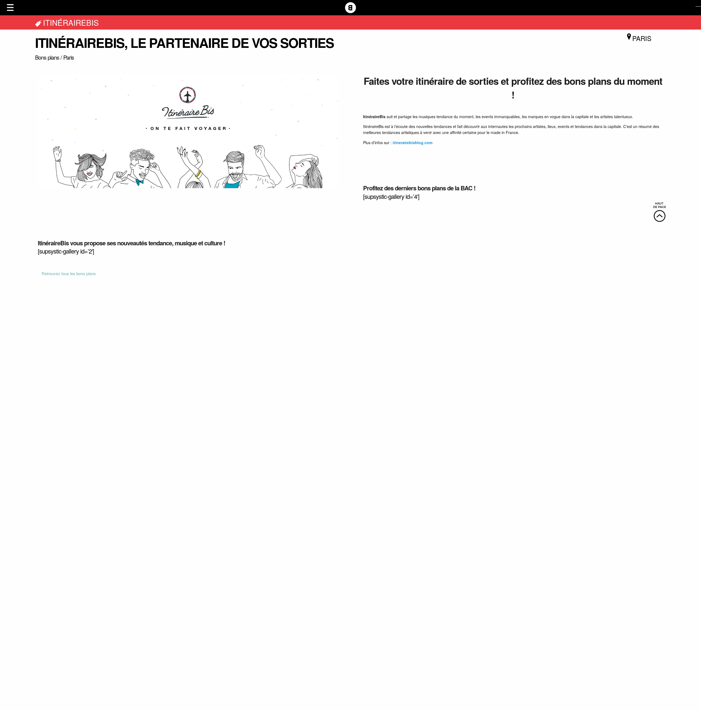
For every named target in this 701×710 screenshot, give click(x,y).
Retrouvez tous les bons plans (69, 273)
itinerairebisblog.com (412, 142)
